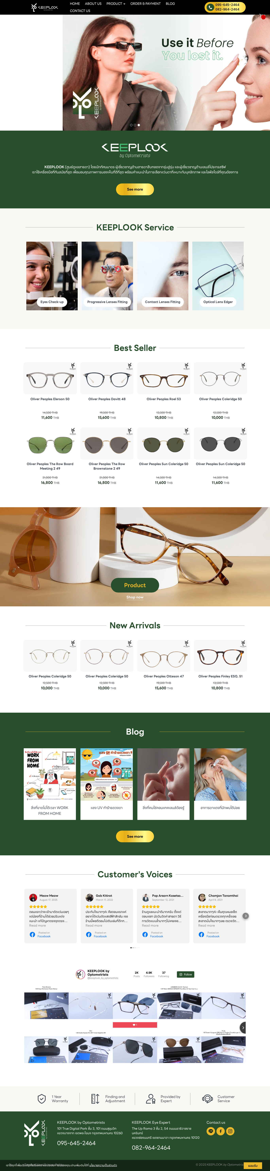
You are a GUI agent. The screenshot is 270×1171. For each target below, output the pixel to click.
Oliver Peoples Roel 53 (164, 398)
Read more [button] (37, 925)
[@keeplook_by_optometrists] (80, 974)
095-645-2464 (227, 5)
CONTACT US (80, 10)
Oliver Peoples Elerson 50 (50, 398)
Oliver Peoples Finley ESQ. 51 (220, 676)
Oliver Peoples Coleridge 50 (220, 398)
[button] (20, 73)
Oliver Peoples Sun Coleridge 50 (163, 464)
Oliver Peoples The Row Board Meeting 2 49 (50, 466)
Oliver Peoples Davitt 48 (107, 398)
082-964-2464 (227, 9)
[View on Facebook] (33, 898)
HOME (75, 3)
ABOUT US (93, 3)
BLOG (170, 3)
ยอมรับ (253, 1165)
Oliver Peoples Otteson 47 (164, 676)
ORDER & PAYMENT (145, 3)
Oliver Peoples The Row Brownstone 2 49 (107, 466)
